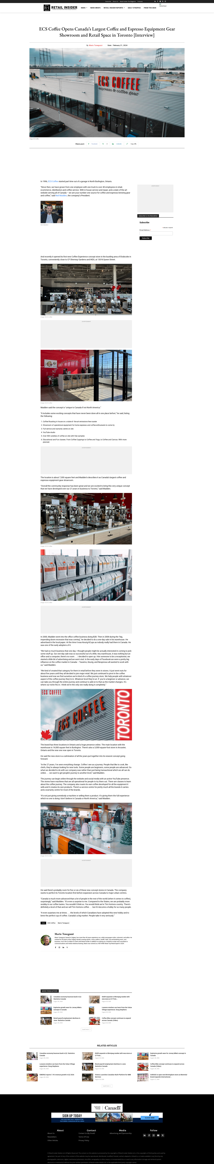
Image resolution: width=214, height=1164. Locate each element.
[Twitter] (162, 1)
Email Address (145, 230)
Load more (85, 1029)
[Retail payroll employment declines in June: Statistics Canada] (46, 1021)
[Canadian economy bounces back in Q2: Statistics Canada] (46, 999)
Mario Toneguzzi (96, 45)
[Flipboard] (160, 1)
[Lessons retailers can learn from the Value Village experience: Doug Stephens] (91, 1010)
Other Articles (52, 1140)
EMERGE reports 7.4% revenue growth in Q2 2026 (57, 1075)
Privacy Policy (84, 1140)
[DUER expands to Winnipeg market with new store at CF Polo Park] (94, 999)
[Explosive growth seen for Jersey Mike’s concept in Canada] (46, 1010)
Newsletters (52, 1137)
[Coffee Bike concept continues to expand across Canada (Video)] (94, 1021)
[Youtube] (158, 1135)
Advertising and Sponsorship (121, 1133)
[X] (67, 947)
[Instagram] (165, 1)
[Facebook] (157, 1)
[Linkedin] (63, 947)
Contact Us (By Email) (87, 1133)
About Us (51, 1133)
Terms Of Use (84, 1137)
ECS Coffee (53, 181)
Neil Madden (61, 195)
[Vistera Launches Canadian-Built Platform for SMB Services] (87, 1077)
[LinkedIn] (155, 1)
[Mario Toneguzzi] (46, 940)
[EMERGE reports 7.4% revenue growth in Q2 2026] (32, 1077)
